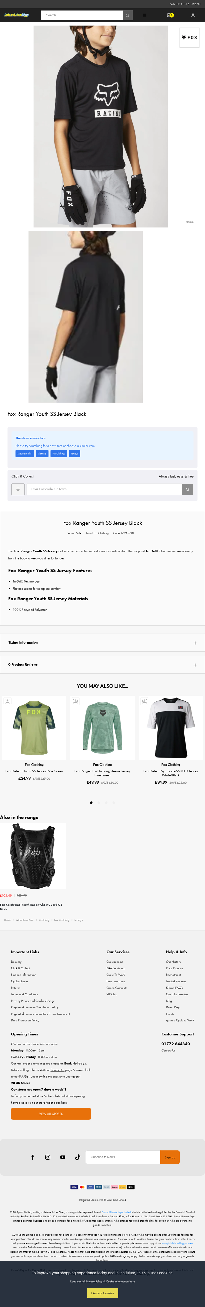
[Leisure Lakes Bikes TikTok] (77, 1157)
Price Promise (174, 968)
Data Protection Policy (25, 1020)
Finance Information (23, 975)
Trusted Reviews (176, 981)
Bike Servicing (115, 968)
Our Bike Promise (177, 994)
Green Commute (116, 988)
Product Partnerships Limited (116, 1212)
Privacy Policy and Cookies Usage (33, 1001)
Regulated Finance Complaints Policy (34, 1007)
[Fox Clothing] (190, 38)
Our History (173, 962)
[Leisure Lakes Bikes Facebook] (32, 1157)
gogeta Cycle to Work (180, 1020)
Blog (169, 1001)
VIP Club (111, 994)
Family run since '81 (185, 4)
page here (60, 1102)
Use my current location (18, 489)
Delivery (16, 962)
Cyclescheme (19, 981)
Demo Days (173, 1007)
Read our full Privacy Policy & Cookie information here (102, 1281)
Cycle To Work (115, 975)
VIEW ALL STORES (51, 1114)
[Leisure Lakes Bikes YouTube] (62, 1157)
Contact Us (169, 1050)
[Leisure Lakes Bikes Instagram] (47, 1157)
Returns (15, 988)
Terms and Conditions (24, 994)
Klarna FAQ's (174, 988)
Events (170, 1014)
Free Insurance (115, 981)
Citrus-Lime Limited (116, 1200)
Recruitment (173, 975)
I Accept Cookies (102, 1293)
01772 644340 (176, 1043)
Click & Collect (20, 968)
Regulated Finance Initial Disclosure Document (40, 1014)
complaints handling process (177, 1243)
